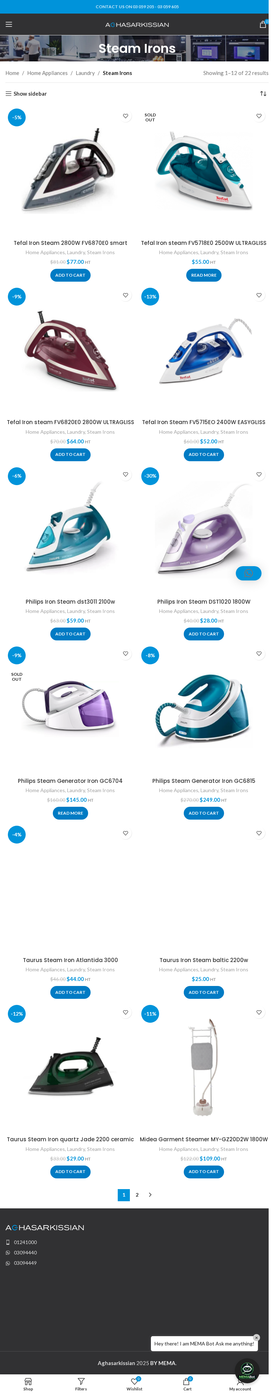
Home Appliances (47, 73)
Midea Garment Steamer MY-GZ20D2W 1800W (204, 1139)
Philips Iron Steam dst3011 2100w (70, 601)
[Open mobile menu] (9, 24)
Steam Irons (101, 252)
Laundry (85, 73)
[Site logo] (137, 24)
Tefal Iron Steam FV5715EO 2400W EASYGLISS (203, 422)
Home (12, 73)
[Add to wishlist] (125, 116)
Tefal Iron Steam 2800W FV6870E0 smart (70, 243)
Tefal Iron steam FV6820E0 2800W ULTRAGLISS (70, 422)
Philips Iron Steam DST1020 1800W (203, 601)
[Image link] (44, 1227)
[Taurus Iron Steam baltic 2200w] (204, 888)
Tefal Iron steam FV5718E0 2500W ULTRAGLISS (204, 243)
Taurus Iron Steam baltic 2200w (203, 960)
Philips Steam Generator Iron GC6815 (203, 781)
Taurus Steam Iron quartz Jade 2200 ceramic (70, 1139)
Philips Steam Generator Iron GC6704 (70, 781)
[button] (70, 275)
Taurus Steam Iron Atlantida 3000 (70, 960)
